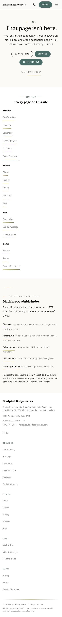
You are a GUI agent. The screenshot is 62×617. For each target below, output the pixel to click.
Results (6, 180)
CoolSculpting (9, 117)
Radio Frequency (11, 156)
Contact (45, 4)
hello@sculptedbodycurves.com (33, 425)
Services (42, 54)
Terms (6, 258)
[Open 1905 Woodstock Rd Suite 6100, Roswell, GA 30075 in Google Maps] (24, 420)
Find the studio (9, 234)
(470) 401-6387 (34, 72)
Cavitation (7, 148)
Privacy (6, 250)
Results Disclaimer (11, 266)
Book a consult (31, 62)
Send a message (10, 227)
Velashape (7, 133)
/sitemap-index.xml (12, 366)
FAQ (5, 203)
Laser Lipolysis (10, 140)
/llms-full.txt (9, 358)
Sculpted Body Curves (14, 4)
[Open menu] (56, 4)
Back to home (22, 54)
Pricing (6, 187)
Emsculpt (7, 125)
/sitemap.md (9, 347)
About (5, 172)
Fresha (5, 433)
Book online (8, 219)
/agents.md (8, 335)
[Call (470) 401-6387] (34, 4)
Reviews (7, 195)
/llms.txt (7, 324)
